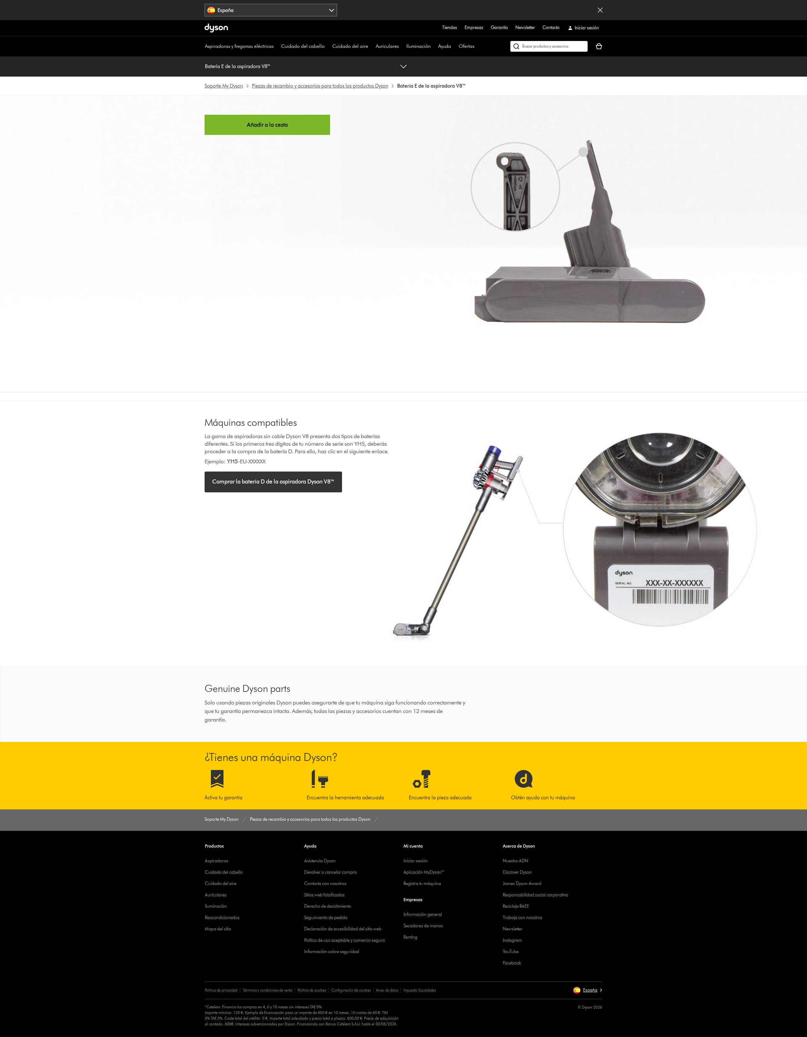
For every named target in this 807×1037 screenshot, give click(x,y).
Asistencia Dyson (320, 861)
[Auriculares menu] (402, 46)
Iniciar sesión (416, 861)
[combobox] (271, 10)
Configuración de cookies (351, 990)
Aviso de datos (387, 990)
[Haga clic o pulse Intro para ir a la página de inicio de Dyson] (216, 28)
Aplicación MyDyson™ (424, 872)
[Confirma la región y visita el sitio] (600, 10)
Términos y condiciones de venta (267, 990)
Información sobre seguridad (331, 951)
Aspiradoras (216, 861)
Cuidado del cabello (303, 46)
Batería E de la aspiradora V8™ (238, 66)
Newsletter (525, 27)
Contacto (551, 27)
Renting (410, 937)
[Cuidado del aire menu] (371, 46)
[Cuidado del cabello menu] (328, 46)
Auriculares (387, 46)
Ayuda (444, 46)
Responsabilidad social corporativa (535, 895)
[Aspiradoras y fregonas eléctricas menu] (277, 46)
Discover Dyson (517, 872)
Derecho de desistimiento (327, 906)
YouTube (511, 951)
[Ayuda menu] (454, 46)
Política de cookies (312, 990)
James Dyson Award (522, 883)
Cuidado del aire (350, 46)
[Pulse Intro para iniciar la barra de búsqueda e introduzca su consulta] (549, 46)
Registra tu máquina (422, 883)
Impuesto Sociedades (420, 990)
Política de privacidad (221, 990)
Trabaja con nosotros (523, 917)
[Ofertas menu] (477, 46)
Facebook (512, 963)
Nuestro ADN (515, 861)
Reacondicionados (222, 917)
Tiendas (449, 27)
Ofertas (466, 46)
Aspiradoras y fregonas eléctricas (239, 46)
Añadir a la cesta (267, 124)
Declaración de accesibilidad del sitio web (342, 929)
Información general (423, 914)
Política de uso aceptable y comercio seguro (344, 940)
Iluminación (418, 46)
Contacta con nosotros (325, 883)
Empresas (474, 27)
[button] (587, 990)
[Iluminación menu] (434, 46)
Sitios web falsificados (324, 895)
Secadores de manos (423, 926)
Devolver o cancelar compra (330, 872)
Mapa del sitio (218, 929)
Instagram (512, 940)
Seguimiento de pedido (325, 917)
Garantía (499, 27)
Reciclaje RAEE (516, 906)
